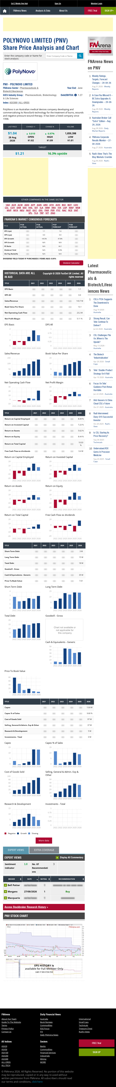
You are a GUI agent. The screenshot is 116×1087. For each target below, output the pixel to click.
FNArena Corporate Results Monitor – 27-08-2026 (102, 140)
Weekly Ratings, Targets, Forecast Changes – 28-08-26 (101, 79)
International (85, 1019)
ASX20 (4, 1046)
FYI (41, 1031)
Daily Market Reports (100, 129)
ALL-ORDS (24, 102)
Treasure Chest (85, 1028)
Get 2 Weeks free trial (19, 3)
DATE (29, 879)
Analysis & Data (43, 10)
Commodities (46, 1025)
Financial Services (48, 1052)
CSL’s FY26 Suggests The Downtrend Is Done (102, 303)
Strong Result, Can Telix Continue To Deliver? (101, 322)
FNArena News (20, 10)
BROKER (11, 879)
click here (37, 1081)
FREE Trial (92, 10)
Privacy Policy (8, 1028)
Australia (108, 147)
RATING (43, 879)
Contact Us (6, 1031)
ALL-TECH (6, 1065)
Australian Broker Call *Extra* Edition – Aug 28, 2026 (101, 121)
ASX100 (5, 1052)
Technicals (97, 442)
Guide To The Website (11, 1022)
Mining (43, 1059)
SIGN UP (108, 10)
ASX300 (13, 102)
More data (44, 840)
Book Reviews (46, 1022)
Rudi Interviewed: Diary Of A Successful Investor (103, 417)
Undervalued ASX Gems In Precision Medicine (101, 452)
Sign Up (58, 3)
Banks (43, 1046)
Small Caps (84, 1022)
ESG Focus (44, 1028)
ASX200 (5, 1055)
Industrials (45, 1055)
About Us (63, 10)
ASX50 (4, 1049)
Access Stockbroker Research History (25, 907)
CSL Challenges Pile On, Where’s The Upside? (102, 338)
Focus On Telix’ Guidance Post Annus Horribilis (102, 387)
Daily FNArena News (49, 1034)
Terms (4, 1025)
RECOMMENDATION (67, 879)
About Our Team (9, 1019)
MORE (43, 1062)
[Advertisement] (58, 24)
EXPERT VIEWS (16, 850)
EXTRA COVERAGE (44, 850)
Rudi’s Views (84, 1031)
